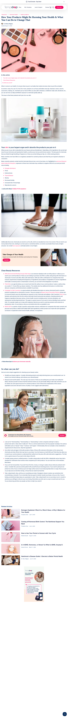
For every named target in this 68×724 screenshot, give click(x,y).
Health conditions (25, 14)
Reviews (47, 7)
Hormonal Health (14, 14)
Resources (4, 14)
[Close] (64, 2)
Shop (20, 7)
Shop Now (59, 7)
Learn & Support (38, 7)
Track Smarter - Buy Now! (34, 1)
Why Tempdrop (27, 7)
